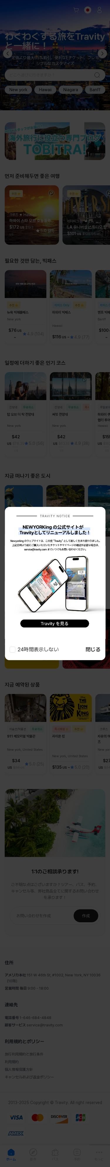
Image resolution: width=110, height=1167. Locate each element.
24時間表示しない (38, 649)
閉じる (93, 649)
